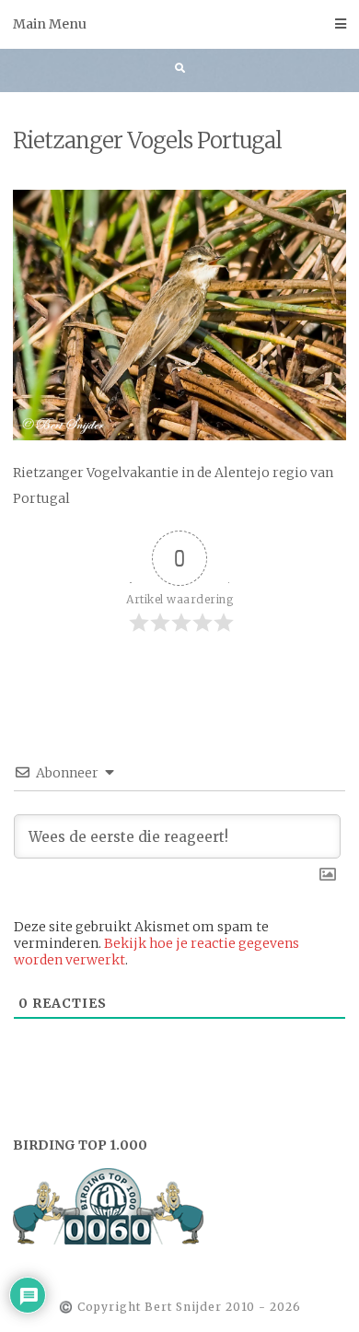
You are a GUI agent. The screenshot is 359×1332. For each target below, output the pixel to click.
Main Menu (50, 24)
